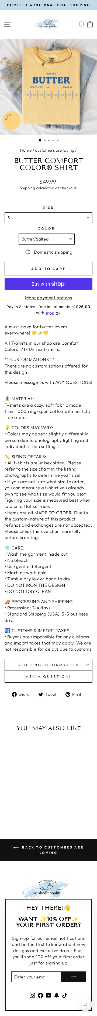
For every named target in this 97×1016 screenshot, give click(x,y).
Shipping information (48, 665)
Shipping (27, 187)
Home (26, 150)
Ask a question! (48, 676)
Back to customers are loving (52, 850)
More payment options (48, 297)
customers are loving (54, 150)
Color (46, 228)
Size (48, 207)
